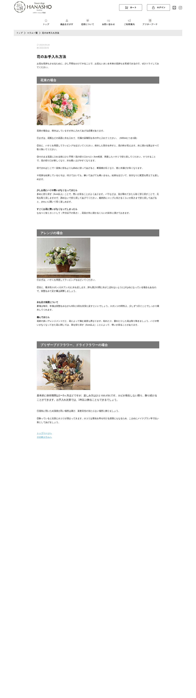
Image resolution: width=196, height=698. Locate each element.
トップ (19, 33)
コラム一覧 (32, 33)
